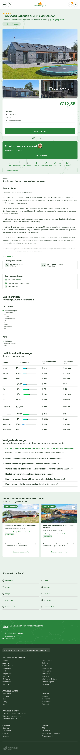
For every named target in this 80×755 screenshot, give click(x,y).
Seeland (14, 19)
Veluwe (5, 660)
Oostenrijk (46, 699)
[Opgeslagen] (70, 4)
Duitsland (45, 693)
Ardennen (6, 663)
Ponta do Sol (47, 668)
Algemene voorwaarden (51, 733)
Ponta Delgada (48, 681)
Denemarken (6, 19)
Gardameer (6, 668)
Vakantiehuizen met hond (12, 716)
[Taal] (75, 4)
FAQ (44, 728)
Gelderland (6, 681)
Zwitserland (46, 701)
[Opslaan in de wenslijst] (35, 507)
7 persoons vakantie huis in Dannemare (20, 526)
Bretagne (6, 679)
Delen (7, 24)
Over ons (5, 728)
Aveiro (44, 665)
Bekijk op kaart (58, 20)
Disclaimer (46, 731)
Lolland (20, 19)
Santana (45, 684)
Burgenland (6, 673)
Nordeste (46, 673)
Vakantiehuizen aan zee (11, 719)
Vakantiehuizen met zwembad (14, 713)
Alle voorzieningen (12, 170)
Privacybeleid (47, 736)
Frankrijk (5, 696)
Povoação (46, 676)
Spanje (5, 701)
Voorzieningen (21, 181)
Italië (4, 699)
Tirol (4, 671)
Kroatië (45, 696)
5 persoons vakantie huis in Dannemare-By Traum (59, 527)
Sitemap (5, 736)
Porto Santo (47, 671)
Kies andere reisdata (21, 552)
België (5, 704)
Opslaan (16, 24)
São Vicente (47, 660)
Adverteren (6, 731)
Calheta (45, 663)
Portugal (45, 704)
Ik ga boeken (40, 131)
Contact (5, 733)
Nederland (6, 693)
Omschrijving (7, 181)
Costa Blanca (7, 665)
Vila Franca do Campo (50, 679)
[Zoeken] (10, 4)
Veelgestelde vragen (36, 181)
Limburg (5, 676)
